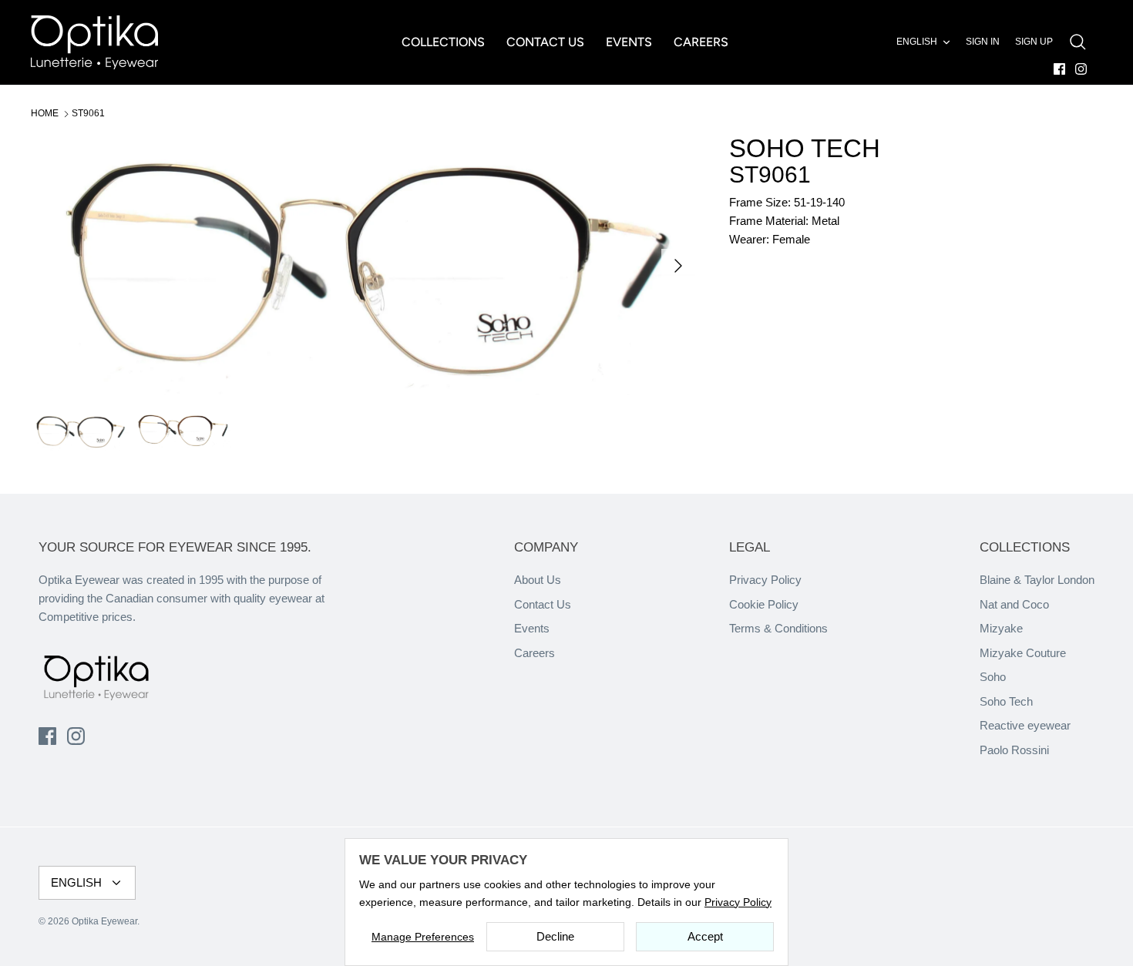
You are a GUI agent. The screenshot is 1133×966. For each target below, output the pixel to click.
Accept (705, 936)
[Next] (678, 266)
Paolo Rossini (1014, 749)
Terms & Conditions (778, 628)
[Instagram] (1081, 69)
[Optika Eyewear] (94, 42)
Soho (993, 676)
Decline (555, 936)
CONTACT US (545, 42)
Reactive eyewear (1025, 725)
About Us (537, 579)
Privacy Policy (765, 579)
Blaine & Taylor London (1037, 579)
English (916, 41)
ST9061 (88, 113)
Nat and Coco (1014, 604)
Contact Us (542, 604)
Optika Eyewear (104, 921)
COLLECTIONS (443, 42)
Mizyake (1001, 628)
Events (532, 628)
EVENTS (629, 42)
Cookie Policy (763, 604)
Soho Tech (1006, 701)
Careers (534, 652)
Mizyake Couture (1023, 652)
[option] (363, 265)
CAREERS (701, 42)
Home (45, 113)
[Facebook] (1059, 69)
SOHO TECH (804, 148)
